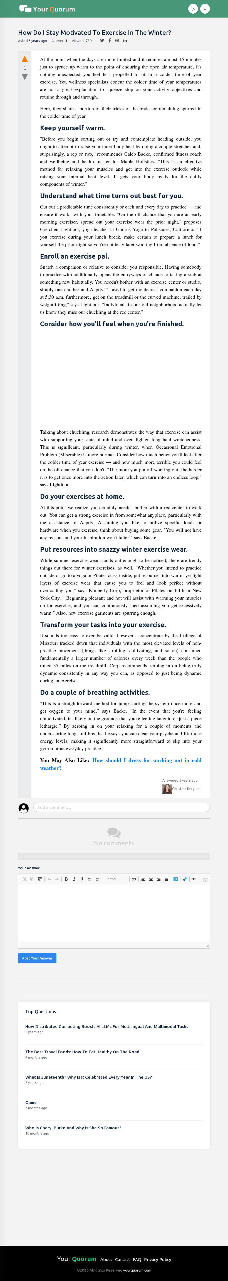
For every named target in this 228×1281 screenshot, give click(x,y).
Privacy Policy (157, 1259)
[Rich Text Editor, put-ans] (114, 913)
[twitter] (100, 40)
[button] (24, 879)
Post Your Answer (37, 958)
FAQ (137, 1259)
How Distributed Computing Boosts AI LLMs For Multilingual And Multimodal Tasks (106, 1026)
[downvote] (25, 77)
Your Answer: (29, 868)
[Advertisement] (121, 379)
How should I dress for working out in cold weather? (121, 764)
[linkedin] (123, 40)
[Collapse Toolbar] (205, 880)
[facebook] (107, 40)
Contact (122, 1259)
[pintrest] (115, 40)
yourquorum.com (137, 1270)
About (106, 1259)
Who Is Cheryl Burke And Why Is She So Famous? (73, 1127)
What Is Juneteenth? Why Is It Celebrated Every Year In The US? (88, 1077)
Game (31, 1102)
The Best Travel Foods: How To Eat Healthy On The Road (82, 1051)
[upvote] (25, 59)
